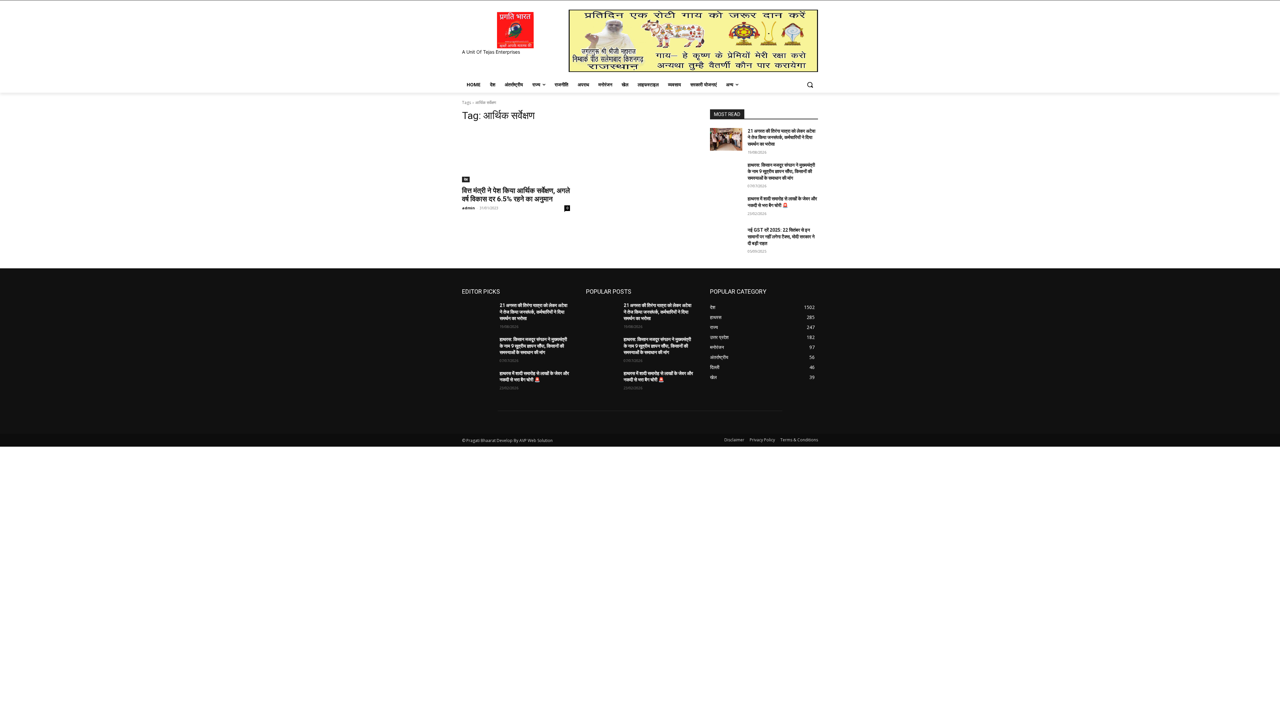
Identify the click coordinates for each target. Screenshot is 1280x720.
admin (468, 207)
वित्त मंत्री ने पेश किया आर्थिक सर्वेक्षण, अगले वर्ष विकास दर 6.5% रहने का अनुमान (516, 195)
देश (466, 179)
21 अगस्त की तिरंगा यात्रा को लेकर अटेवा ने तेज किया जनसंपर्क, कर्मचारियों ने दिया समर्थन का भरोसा (781, 137)
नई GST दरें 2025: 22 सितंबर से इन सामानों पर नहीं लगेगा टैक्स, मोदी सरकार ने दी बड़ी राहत (781, 236)
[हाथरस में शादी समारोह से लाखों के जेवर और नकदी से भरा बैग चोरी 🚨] (726, 207)
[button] (810, 85)
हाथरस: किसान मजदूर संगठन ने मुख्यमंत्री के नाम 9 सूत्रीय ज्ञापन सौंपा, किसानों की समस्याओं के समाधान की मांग (781, 171)
